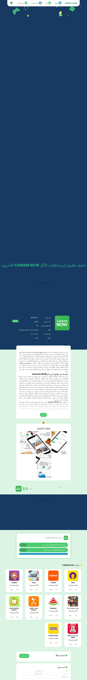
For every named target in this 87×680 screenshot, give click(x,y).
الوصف (66, 348)
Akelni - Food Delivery (34, 609)
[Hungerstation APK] (53, 633)
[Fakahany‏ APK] (53, 606)
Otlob (73, 582)
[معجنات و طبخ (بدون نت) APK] (73, 606)
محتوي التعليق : (64, 677)
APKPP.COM (71, 3)
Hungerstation (53, 635)
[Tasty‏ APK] (34, 580)
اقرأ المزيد (43, 415)
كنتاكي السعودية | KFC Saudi (73, 636)
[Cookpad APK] (14, 580)
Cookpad (14, 582)
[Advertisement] (43, 296)
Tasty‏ (34, 582)
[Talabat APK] (53, 580)
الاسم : (66, 671)
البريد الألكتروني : (40, 671)
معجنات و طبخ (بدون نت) (73, 608)
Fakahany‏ (53, 608)
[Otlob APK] (73, 580)
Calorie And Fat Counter (14, 609)
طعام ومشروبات (73, 585)
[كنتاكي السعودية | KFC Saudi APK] (73, 633)
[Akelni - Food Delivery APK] (34, 606)
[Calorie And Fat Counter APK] (14, 606)
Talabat (53, 582)
